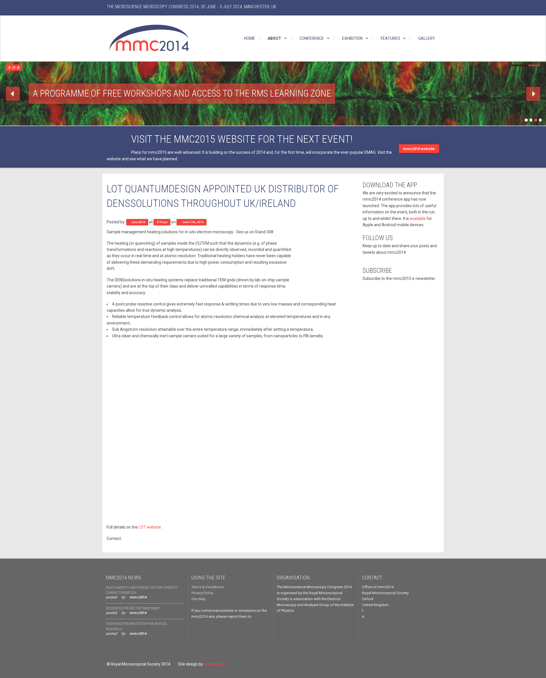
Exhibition (352, 38)
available (418, 218)
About (274, 38)
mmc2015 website (419, 149)
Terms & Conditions (207, 587)
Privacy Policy (202, 593)
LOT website (149, 527)
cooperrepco (215, 664)
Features (390, 38)
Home (249, 38)
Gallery (426, 38)
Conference (311, 38)
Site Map (198, 599)
